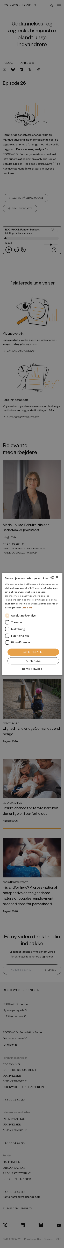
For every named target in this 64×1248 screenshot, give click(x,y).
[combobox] (52, 577)
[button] (32, 669)
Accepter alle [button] (33, 652)
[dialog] (32, 624)
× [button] (57, 577)
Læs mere (27, 607)
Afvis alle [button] (33, 660)
